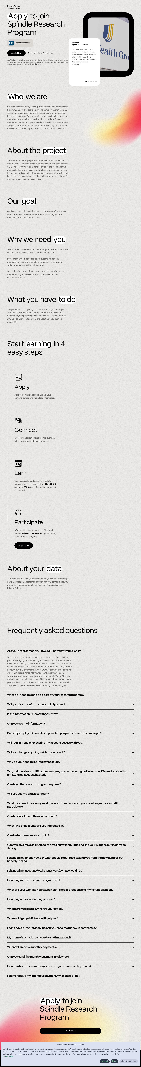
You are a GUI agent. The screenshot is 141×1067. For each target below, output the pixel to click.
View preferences (128, 1061)
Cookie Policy (8, 1056)
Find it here (49, 53)
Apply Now (16, 53)
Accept (104, 1061)
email (66, 682)
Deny (114, 1061)
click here (37, 64)
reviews (68, 679)
